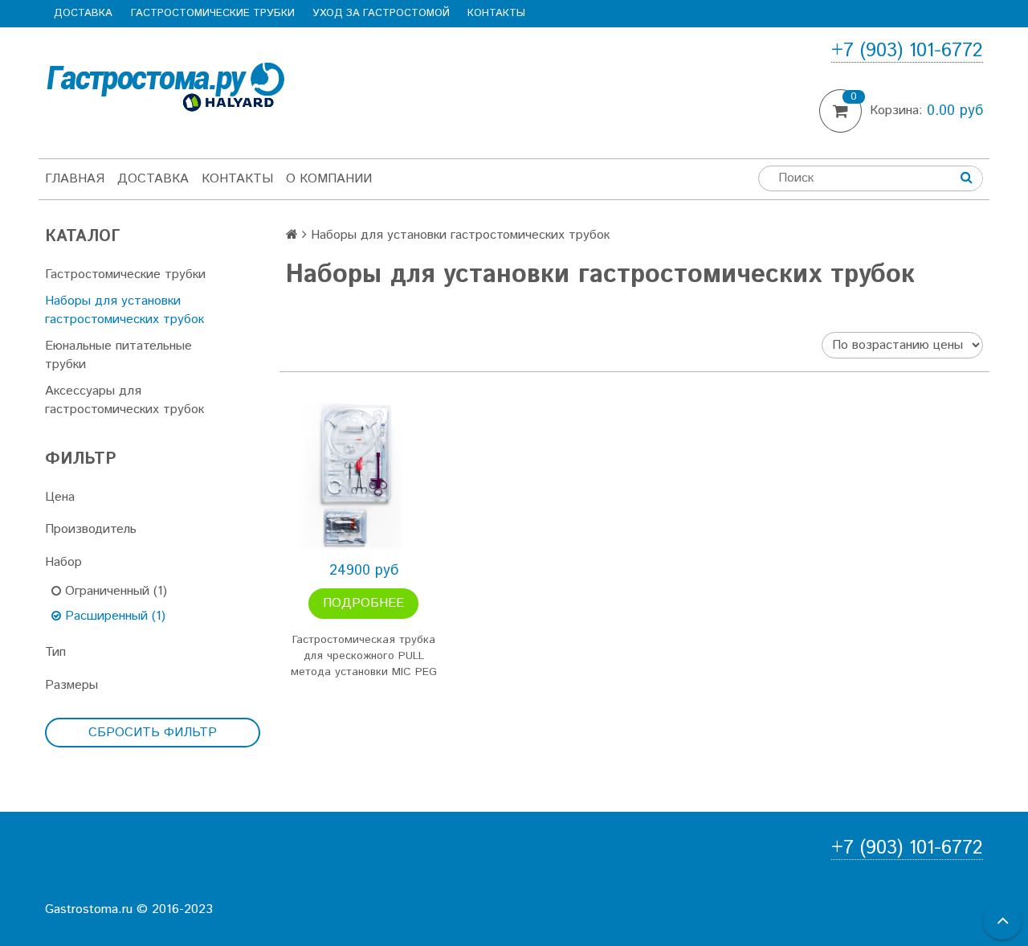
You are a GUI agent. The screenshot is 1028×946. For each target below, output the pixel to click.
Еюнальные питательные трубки (118, 355)
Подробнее (363, 603)
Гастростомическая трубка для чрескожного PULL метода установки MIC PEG (364, 656)
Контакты (496, 13)
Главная (74, 179)
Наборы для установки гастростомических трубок (124, 310)
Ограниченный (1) (114, 591)
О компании (329, 179)
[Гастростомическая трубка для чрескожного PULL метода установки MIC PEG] (363, 475)
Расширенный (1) (113, 616)
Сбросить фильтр (152, 732)
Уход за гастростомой (381, 13)
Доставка (83, 13)
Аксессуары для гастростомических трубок (124, 400)
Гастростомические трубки (213, 13)
